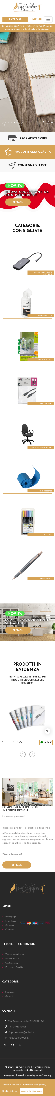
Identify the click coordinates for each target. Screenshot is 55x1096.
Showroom (10, 992)
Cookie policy (11, 963)
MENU (37, 19)
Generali (9, 996)
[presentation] (4, 124)
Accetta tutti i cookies (31, 1091)
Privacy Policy (12, 959)
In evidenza (10, 921)
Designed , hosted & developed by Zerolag (27, 1076)
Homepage (10, 917)
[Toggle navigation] (48, 19)
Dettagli (18, 202)
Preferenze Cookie (14, 967)
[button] (8, 122)
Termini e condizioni (14, 954)
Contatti (9, 929)
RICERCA (14, 19)
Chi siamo (10, 925)
